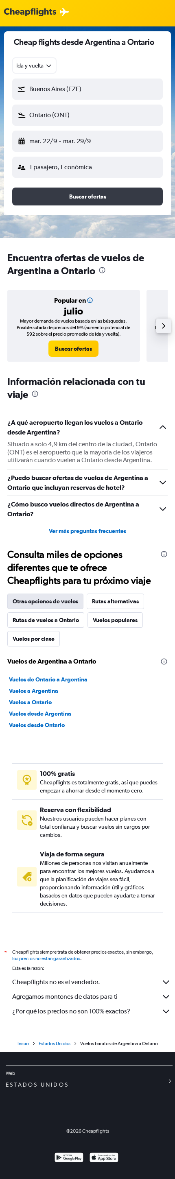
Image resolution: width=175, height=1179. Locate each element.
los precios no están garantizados (46, 958)
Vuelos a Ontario (30, 702)
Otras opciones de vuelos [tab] (45, 601)
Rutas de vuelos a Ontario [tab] (46, 620)
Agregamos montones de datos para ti (65, 996)
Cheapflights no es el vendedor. (56, 982)
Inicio (23, 1043)
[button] (87, 89)
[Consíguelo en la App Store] (104, 1158)
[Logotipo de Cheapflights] (30, 12)
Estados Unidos (54, 1043)
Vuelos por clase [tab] (34, 638)
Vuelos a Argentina (33, 691)
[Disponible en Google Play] (68, 1158)
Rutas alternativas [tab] (115, 601)
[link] (73, 349)
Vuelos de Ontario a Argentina (48, 679)
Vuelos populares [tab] (115, 620)
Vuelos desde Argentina (40, 713)
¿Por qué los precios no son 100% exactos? (71, 1011)
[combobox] (34, 65)
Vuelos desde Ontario (37, 725)
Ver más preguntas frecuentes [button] (87, 531)
